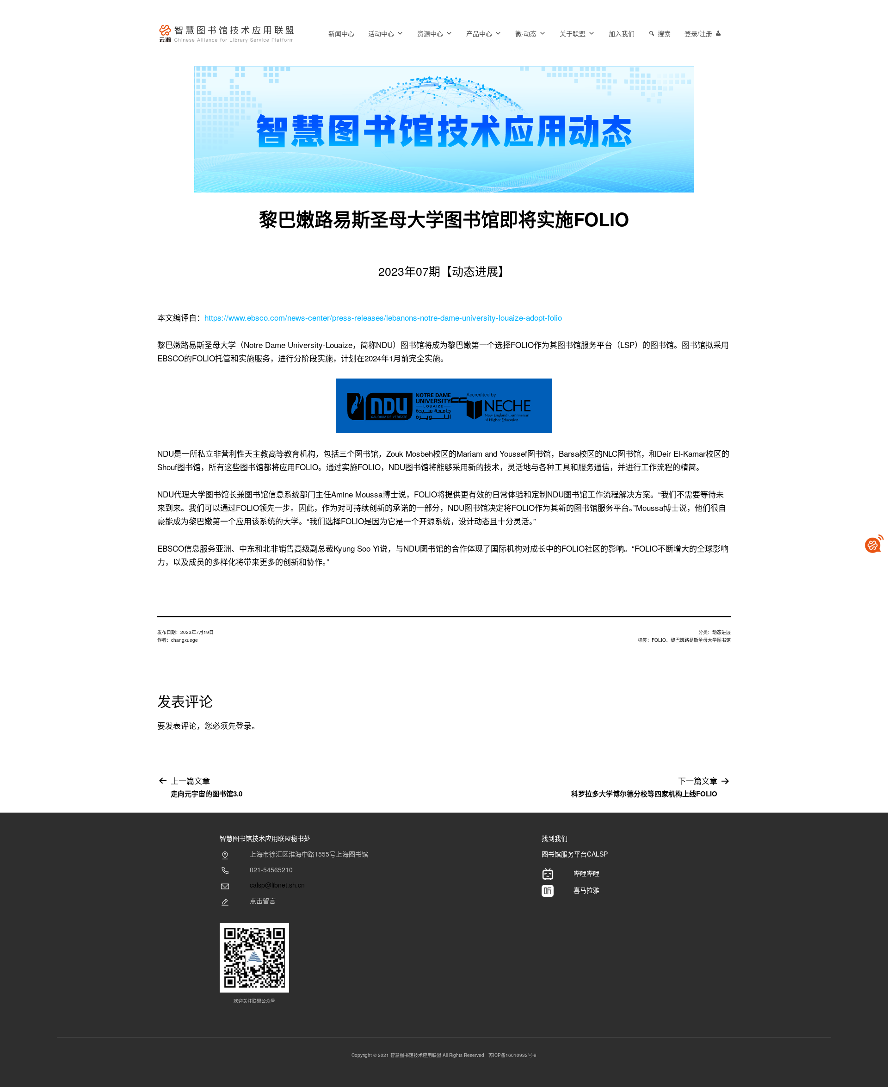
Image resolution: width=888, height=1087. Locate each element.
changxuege (184, 640)
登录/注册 (698, 33)
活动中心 (381, 33)
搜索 (664, 33)
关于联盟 (573, 33)
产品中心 (479, 33)
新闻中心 (341, 33)
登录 (244, 725)
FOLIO (659, 640)
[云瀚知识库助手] (874, 544)
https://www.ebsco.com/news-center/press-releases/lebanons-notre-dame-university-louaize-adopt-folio (383, 317)
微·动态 (525, 33)
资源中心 (430, 33)
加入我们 (622, 33)
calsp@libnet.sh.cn (277, 884)
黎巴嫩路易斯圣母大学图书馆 (701, 640)
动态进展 (721, 632)
